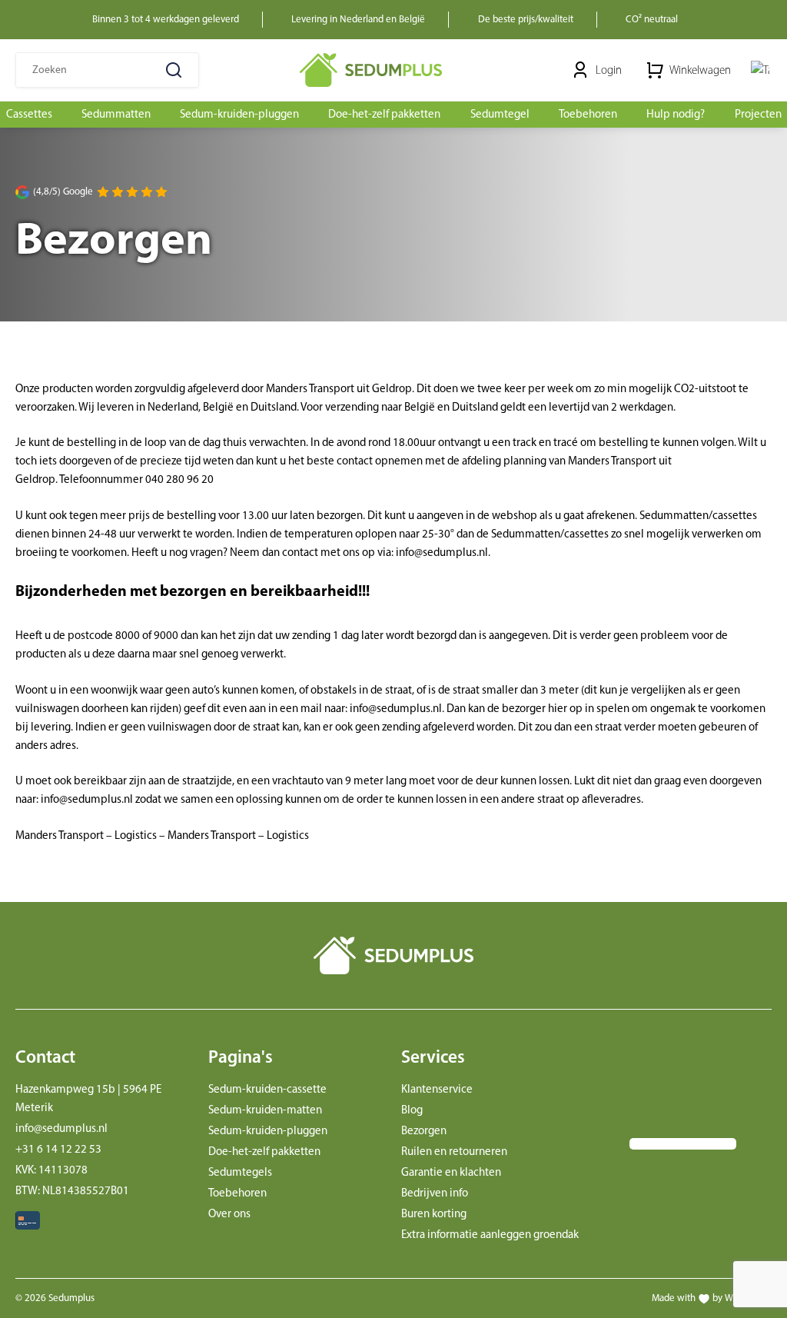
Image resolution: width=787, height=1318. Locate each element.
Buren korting (434, 1213)
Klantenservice (437, 1089)
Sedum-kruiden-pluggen (267, 1130)
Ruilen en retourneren (454, 1151)
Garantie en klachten (451, 1172)
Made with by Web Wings (712, 1297)
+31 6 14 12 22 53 (58, 1149)
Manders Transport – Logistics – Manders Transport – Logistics (162, 835)
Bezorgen (424, 1130)
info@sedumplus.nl (442, 552)
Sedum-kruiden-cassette (267, 1089)
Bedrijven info (434, 1193)
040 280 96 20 (179, 479)
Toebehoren (237, 1193)
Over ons (229, 1213)
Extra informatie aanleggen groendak (490, 1234)
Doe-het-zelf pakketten (264, 1151)
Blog (412, 1110)
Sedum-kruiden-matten (265, 1110)
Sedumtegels (240, 1172)
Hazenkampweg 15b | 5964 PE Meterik (88, 1098)
